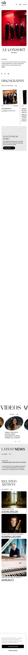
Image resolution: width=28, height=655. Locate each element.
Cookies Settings (12, 650)
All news (4, 454)
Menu (20, 4)
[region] (13, 644)
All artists (5, 489)
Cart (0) (25, 4)
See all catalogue (7, 85)
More (3, 66)
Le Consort (4, 110)
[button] (16, 441)
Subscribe (7, 148)
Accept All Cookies (13, 646)
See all (12, 414)
